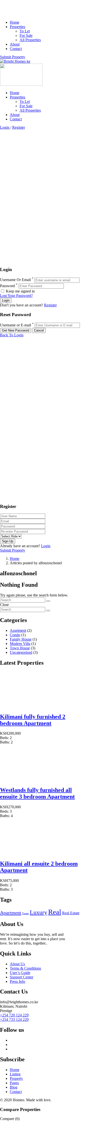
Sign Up (7, 541)
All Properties (30, 40)
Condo (15, 635)
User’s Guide (20, 973)
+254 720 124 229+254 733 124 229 (14, 1017)
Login (5, 127)
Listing (15, 1074)
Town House (20, 648)
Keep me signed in (20, 291)
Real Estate (70, 913)
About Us (17, 964)
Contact (16, 49)
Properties (17, 27)
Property (16, 1078)
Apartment (18, 630)
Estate (25, 913)
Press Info (17, 981)
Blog (13, 1087)
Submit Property (12, 57)
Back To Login (11, 335)
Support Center (21, 977)
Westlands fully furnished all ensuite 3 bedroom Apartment (37, 793)
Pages (14, 1083)
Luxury (38, 912)
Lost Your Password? (16, 295)
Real (54, 912)
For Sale (26, 35)
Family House (21, 639)
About (15, 44)
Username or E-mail (15, 325)
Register (18, 127)
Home (14, 22)
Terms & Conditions (25, 968)
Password (7, 286)
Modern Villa (20, 644)
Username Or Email (15, 280)
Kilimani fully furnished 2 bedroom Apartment (32, 719)
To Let (25, 31)
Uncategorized (21, 652)
